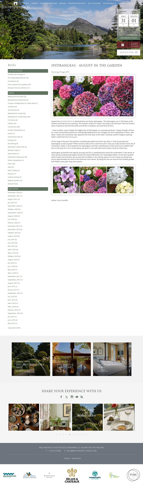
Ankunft (123, 11)
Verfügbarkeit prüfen (128, 38)
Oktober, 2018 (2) (14, 256)
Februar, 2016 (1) (14, 310)
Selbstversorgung (48, 3)
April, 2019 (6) (13, 249)
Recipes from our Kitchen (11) (19, 88)
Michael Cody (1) (14, 150)
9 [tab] (83, 434)
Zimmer (34, 3)
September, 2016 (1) (15, 293)
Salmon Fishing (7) (14, 177)
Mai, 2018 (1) (12, 270)
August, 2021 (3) (14, 199)
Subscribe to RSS (14, 328)
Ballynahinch (68, 121)
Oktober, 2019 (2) (14, 233)
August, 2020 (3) (14, 216)
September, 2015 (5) (15, 313)
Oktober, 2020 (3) (14, 209)
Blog (12, 65)
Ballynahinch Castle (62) (17, 113)
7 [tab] (76, 434)
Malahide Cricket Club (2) (17, 147)
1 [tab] (56, 434)
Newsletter (76, 458)
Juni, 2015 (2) (12, 320)
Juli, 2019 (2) (12, 239)
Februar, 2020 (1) (14, 223)
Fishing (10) (12, 140)
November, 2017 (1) (15, 276)
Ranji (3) (11, 167)
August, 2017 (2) (14, 283)
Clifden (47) (12, 123)
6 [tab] (73, 434)
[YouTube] (77, 397)
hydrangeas (72, 137)
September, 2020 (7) (15, 213)
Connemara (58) (14, 127)
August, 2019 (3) (14, 236)
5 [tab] (70, 434)
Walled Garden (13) (15, 180)
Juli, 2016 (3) (12, 296)
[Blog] (82, 397)
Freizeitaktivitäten (77, 3)
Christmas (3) (13, 120)
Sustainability (109, 3)
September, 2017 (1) (15, 280)
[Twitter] (66, 397)
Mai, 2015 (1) (12, 323)
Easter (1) (11, 133)
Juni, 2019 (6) (12, 243)
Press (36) (11, 164)
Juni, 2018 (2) (12, 266)
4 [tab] (66, 434)
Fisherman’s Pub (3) (15, 137)
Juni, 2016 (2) (12, 300)
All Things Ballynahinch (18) (18, 78)
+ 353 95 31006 (54, 451)
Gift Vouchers (94, 3)
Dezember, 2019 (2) (15, 226)
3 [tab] (63, 434)
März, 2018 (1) (13, 273)
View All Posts (13, 184)
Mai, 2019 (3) (12, 246)
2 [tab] (60, 434)
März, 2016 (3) (13, 307)
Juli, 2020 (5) (12, 219)
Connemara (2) (13, 81)
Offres (26, 3)
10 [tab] (86, 434)
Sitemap (67, 458)
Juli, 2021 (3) (12, 203)
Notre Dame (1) (13, 154)
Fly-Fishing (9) (13, 143)
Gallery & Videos (126, 3)
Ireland (68, 148)
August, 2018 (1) (14, 260)
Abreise (134, 11)
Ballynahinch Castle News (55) (19, 117)
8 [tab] (80, 434)
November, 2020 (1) (15, 206)
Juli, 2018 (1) (12, 263)
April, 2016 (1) (13, 303)
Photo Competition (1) (16, 160)
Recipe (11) (12, 174)
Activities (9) (12, 107)
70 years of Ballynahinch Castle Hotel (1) (23, 103)
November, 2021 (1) (15, 196)
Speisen (62, 3)
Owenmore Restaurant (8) (17, 157)
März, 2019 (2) (13, 253)
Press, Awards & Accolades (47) (19, 84)
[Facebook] (61, 397)
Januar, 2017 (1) (13, 290)
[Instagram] (72, 397)
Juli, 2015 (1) (12, 317)
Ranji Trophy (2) (14, 170)
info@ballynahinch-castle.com (81, 451)
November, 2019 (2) (15, 229)
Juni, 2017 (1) (12, 286)
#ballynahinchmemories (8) (18, 100)
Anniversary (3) (13, 110)
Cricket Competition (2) (16, 130)
